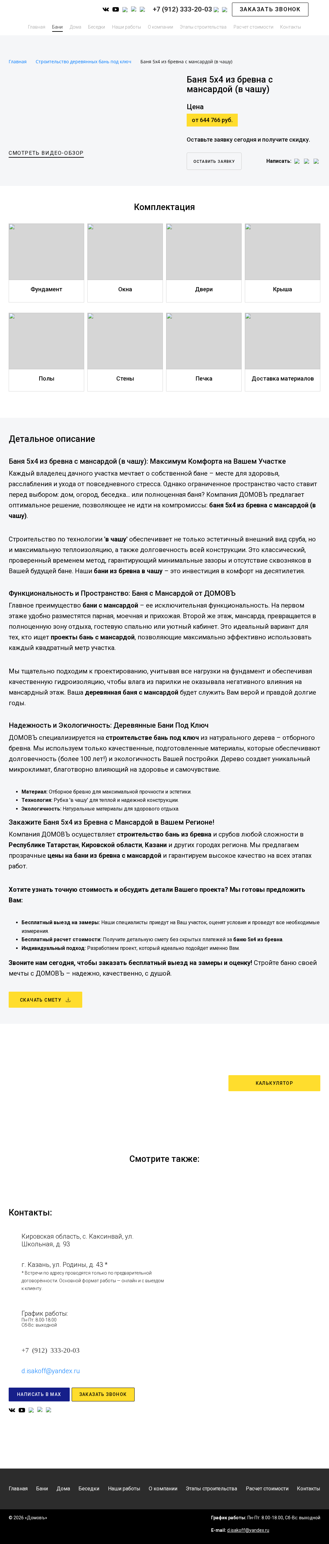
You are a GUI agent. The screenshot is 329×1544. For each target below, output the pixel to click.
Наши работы (126, 27)
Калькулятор (274, 1083)
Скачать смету (40, 1000)
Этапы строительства (203, 27)
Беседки (96, 27)
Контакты (290, 27)
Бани (57, 27)
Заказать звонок (270, 9)
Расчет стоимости (253, 27)
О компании (160, 27)
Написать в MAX (39, 1394)
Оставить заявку (214, 161)
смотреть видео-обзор (46, 153)
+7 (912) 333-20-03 (51, 1349)
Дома (75, 27)
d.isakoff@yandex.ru (51, 1371)
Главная (36, 27)
